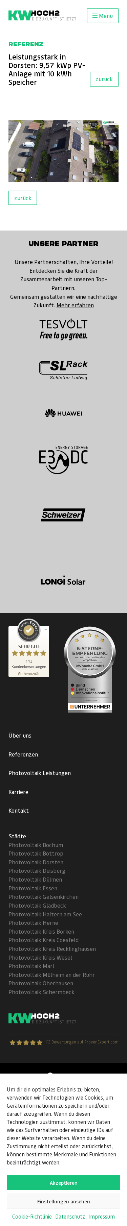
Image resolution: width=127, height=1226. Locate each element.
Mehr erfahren (75, 305)
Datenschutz (70, 1216)
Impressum (101, 1216)
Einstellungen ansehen (63, 1201)
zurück (104, 78)
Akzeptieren (64, 1182)
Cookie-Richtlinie (32, 1216)
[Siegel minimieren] (45, 629)
